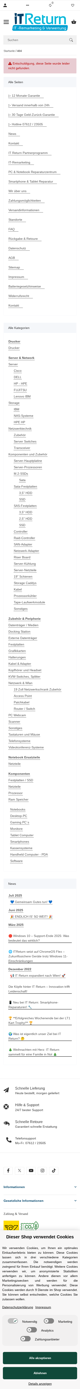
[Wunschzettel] (72, 5)
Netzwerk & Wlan (20, 683)
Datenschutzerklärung (17, 1307)
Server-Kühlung (25, 563)
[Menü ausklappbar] (6, 22)
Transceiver (22, 448)
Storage (14, 403)
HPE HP (19, 422)
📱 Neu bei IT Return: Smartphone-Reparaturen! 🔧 (33, 1005)
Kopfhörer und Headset (24, 670)
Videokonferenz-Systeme (26, 747)
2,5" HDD (25, 518)
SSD (22, 499)
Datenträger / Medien (23, 625)
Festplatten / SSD (20, 780)
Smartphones (19, 841)
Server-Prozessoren (28, 467)
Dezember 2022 (19, 969)
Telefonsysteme (19, 741)
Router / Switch (24, 708)
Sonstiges (21, 608)
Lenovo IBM (22, 396)
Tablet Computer (22, 835)
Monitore (16, 828)
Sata (22, 480)
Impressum (43, 1307)
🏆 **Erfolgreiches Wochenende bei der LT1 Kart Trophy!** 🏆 (39, 1020)
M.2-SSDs (21, 473)
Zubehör (20, 435)
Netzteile (14, 763)
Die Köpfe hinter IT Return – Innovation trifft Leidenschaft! (39, 989)
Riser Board (22, 557)
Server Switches (25, 441)
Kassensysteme (21, 848)
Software (16, 861)
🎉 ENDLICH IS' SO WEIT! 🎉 (31, 916)
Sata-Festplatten (25, 486)
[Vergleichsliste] (50, 5)
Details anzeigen (40, 1383)
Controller (21, 531)
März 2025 (16, 925)
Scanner (14, 721)
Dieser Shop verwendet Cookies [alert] (40, 1236)
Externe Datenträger (22, 638)
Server (13, 364)
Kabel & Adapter (19, 663)
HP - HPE (20, 383)
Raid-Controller (24, 538)
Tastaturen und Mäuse (24, 734)
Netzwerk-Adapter (26, 551)
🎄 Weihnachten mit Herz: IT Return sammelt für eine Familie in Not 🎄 (33, 1052)
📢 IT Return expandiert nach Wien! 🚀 (37, 975)
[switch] (13, 1321)
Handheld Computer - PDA (29, 854)
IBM (16, 409)
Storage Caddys (25, 583)
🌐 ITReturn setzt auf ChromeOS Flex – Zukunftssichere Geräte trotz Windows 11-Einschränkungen (38, 956)
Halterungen (17, 657)
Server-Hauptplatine (28, 460)
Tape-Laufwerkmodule (29, 602)
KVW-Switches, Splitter (24, 676)
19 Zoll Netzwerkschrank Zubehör (37, 689)
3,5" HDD (25, 493)
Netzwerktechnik (20, 428)
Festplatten (16, 644)
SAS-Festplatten (25, 506)
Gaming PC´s (19, 822)
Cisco (18, 370)
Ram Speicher (18, 799)
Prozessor (15, 793)
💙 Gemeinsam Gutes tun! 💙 (31, 902)
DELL (18, 377)
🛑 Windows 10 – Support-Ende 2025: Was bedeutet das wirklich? (38, 938)
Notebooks (17, 809)
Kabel (18, 589)
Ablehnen (40, 1373)
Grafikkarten (17, 651)
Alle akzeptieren (40, 1358)
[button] (27, 5)
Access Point (23, 696)
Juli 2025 (15, 895)
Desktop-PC (18, 816)
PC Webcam (17, 715)
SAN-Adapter (23, 544)
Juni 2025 (15, 910)
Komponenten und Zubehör (27, 454)
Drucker (14, 348)
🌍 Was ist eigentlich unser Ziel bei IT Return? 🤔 (34, 1036)
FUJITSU (20, 390)
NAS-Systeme (23, 415)
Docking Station (19, 631)
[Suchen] (71, 40)
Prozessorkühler (25, 596)
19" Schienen (23, 576)
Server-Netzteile (25, 570)
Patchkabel (21, 702)
